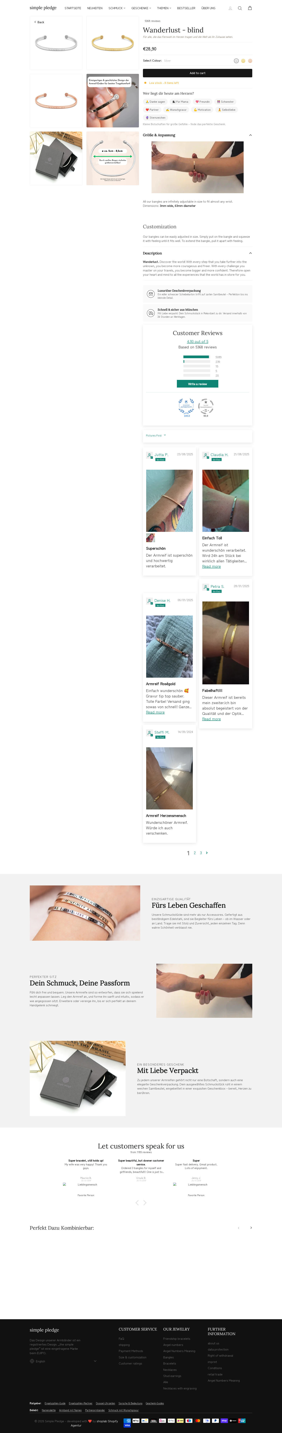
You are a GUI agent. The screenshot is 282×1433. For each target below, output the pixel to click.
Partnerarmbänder (95, 1410)
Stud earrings (172, 1375)
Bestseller (186, 8)
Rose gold (250, 61)
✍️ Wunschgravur (176, 109)
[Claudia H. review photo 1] (225, 500)
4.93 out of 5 (197, 341)
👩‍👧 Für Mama (180, 101)
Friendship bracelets (176, 1338)
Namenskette (49, 1410)
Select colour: (157, 60)
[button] (176, 356)
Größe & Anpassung (159, 135)
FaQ (121, 1338)
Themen (162, 8)
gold (243, 61)
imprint (212, 1361)
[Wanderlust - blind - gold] (36, 1300)
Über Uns (208, 8)
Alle (165, 1381)
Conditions (215, 1367)
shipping (124, 1344)
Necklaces (170, 1369)
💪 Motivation (202, 109)
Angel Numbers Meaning (179, 1350)
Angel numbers (173, 1344)
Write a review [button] (197, 383)
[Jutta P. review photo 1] (169, 500)
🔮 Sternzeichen (155, 117)
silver (236, 61)
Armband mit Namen (70, 1410)
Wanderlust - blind (56, 1285)
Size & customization (132, 1357)
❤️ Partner (152, 109)
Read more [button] (211, 566)
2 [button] (195, 852)
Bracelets (169, 1363)
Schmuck (116, 8)
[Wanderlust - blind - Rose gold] (40, 1300)
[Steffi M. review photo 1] (169, 778)
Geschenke (139, 8)
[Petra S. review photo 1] (225, 643)
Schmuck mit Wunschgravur (123, 1410)
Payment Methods (131, 1350)
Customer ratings (130, 1363)
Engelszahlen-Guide (55, 1403)
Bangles (168, 1357)
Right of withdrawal (220, 1355)
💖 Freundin (202, 101)
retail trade (215, 1374)
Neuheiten (94, 8)
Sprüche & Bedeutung (130, 1403)
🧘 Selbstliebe (226, 109)
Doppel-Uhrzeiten (105, 1403)
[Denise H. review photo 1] (169, 646)
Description (152, 253)
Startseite (73, 8)
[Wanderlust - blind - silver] (32, 1300)
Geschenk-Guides (155, 1403)
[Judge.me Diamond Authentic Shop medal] (186, 406)
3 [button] (201, 852)
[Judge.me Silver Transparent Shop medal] (206, 406)
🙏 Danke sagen (155, 101)
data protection (218, 1349)
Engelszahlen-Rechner (80, 1403)
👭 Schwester (225, 101)
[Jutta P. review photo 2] (150, 537)
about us (213, 1343)
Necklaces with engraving (180, 1388)
